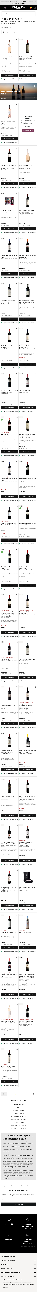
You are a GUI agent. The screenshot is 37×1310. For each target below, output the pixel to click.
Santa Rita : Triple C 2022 (26, 56)
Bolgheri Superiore (9, 435)
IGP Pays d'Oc (9, 392)
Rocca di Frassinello (23, 1025)
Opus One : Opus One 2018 (8, 1066)
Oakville (7, 1067)
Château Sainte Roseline (24, 168)
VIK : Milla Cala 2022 (24, 390)
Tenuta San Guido (13, 258)
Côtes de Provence (10, 59)
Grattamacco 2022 (6, 434)
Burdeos (2, 1022)
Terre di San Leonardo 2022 (27, 659)
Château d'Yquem (18, 1113)
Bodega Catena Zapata (24, 709)
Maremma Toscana (27, 1024)
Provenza (3, 59)
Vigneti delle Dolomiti (5, 303)
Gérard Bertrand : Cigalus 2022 (9, 390)
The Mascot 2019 (5, 659)
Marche (7, 524)
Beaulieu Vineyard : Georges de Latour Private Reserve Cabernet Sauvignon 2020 (9, 613)
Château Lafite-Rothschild (18, 1116)
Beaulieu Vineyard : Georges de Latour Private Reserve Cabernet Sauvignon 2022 (27, 976)
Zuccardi (13, 755)
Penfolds (30, 437)
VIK (8, 212)
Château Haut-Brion (18, 1110)
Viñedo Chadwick (4, 799)
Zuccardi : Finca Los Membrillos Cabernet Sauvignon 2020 (6, 752)
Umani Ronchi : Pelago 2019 (8, 523)
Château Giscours (13, 1022)
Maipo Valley (29, 58)
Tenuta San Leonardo (5, 304)
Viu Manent (21, 571)
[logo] (18, 7)
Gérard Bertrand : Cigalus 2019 (27, 523)
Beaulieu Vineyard (5, 617)
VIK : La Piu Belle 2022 (25, 932)
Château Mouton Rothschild (18, 1119)
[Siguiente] (33, 1094)
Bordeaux (7, 1022)
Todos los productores (9, 1279)
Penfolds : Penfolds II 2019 (8, 932)
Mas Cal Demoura (23, 214)
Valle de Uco (8, 755)
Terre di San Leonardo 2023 (8, 300)
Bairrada (6, 977)
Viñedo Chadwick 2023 (7, 796)
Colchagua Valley (29, 569)
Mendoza (21, 708)
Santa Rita (21, 59)
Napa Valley (26, 303)
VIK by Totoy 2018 (6, 210)
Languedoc (21, 213)
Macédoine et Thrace (5, 168)
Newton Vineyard (23, 305)
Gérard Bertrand (4, 393)
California (21, 303)
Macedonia (13, 168)
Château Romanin (11, 124)
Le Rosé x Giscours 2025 (7, 1021)
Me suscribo (18, 1204)
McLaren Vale (13, 845)
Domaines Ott (4, 61)
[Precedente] (4, 1094)
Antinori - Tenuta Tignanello (25, 259)
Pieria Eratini (3, 169)
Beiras (2, 977)
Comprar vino (5, 1186)
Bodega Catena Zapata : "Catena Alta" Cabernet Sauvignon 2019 (26, 705)
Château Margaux (18, 1104)
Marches (2, 524)
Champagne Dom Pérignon (18, 1125)
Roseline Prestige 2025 (25, 165)
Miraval (18, 1107)
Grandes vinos (15, 1186)
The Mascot (14, 660)
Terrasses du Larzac (29, 213)
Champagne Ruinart (18, 1122)
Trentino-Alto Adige (5, 302)
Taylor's (10, 977)
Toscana (2, 258)
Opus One (12, 1067)
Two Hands (3, 846)
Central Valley (22, 58)
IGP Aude (27, 524)
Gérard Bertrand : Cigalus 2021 (27, 478)
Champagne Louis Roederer (19, 1128)
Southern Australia (23, 437)
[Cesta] (35, 8)
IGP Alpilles (3, 124)
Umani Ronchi (12, 524)
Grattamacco (3, 437)
